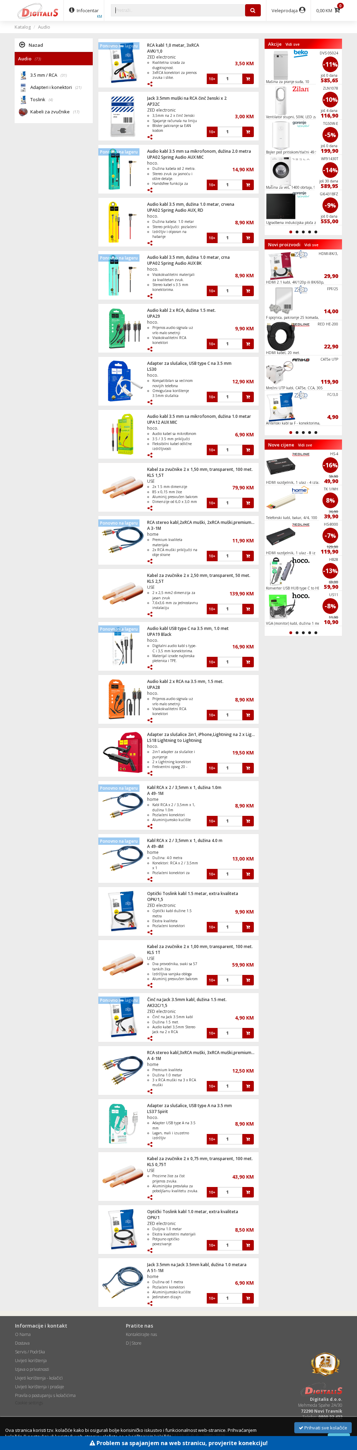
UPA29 (153, 316)
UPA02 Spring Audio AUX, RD (175, 210)
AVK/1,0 (154, 51)
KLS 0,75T (156, 1164)
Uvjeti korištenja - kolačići (39, 1378)
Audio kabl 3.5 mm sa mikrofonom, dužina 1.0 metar (199, 416)
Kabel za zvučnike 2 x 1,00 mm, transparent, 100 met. (200, 946)
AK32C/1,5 (157, 1005)
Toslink (41, 99)
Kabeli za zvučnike (54, 111)
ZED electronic (161, 57)
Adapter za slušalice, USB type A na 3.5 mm (189, 1106)
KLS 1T (153, 952)
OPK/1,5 (155, 899)
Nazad (36, 45)
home (153, 534)
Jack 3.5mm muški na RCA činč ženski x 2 (187, 98)
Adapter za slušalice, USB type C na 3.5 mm (189, 363)
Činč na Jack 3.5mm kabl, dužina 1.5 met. (187, 999)
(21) (78, 87)
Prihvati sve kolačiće (325, 1428)
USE (150, 481)
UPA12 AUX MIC (162, 422)
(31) (64, 75)
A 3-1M (154, 528)
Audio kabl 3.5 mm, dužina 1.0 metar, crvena (190, 204)
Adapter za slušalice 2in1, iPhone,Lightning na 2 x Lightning (206, 734)
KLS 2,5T (155, 581)
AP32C (153, 104)
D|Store (134, 1343)
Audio (44, 27)
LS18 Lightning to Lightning (174, 740)
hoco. (152, 163)
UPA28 (153, 687)
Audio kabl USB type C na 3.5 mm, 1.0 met (188, 628)
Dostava (22, 1343)
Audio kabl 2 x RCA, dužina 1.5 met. (181, 310)
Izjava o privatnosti (32, 1369)
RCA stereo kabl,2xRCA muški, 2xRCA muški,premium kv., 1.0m (208, 522)
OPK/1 (153, 1217)
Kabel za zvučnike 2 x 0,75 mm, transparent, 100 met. (200, 1159)
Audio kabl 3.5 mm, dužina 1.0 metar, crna (188, 257)
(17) (76, 112)
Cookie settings (29, 1403)
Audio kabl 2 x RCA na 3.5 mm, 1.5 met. (185, 681)
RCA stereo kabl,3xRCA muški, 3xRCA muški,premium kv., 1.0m (208, 1052)
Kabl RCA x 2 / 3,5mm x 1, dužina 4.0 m (184, 840)
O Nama (23, 1334)
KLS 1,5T (155, 475)
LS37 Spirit (157, 1111)
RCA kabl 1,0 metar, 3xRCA (173, 45)
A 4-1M (154, 1058)
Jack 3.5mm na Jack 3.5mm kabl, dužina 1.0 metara (196, 1265)
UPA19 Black (159, 634)
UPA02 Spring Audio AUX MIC (175, 157)
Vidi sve (292, 44)
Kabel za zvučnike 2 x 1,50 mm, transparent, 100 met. (200, 469)
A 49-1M (155, 793)
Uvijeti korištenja (31, 1360)
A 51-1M (155, 1271)
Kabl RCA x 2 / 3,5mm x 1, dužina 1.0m (184, 787)
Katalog (23, 27)
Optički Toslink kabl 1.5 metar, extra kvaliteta (192, 893)
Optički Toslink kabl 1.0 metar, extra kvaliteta (192, 1212)
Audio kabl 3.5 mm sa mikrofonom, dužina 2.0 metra (199, 151)
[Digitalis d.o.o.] (38, 10)
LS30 (152, 369)
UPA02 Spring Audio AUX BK (174, 263)
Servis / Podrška (30, 1352)
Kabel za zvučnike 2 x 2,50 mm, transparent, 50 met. (198, 575)
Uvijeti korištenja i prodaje (39, 1387)
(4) (51, 99)
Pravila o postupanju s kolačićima (45, 1395)
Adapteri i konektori (56, 87)
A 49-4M (155, 846)
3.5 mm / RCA (48, 75)
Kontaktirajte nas (141, 1334)
